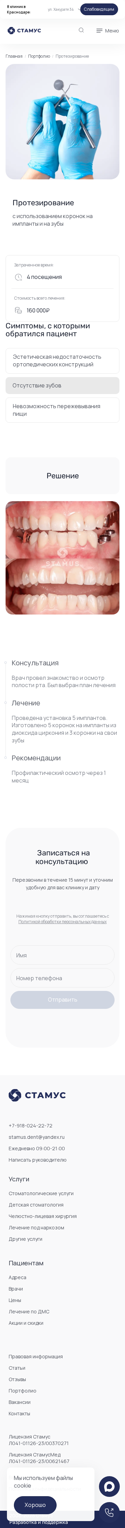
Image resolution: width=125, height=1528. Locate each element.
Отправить (62, 999)
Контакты (19, 1413)
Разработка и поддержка (38, 1522)
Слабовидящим (99, 9)
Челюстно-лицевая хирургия (43, 1216)
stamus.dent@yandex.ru (37, 1137)
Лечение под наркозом (36, 1227)
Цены (15, 1300)
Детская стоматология (36, 1204)
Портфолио (39, 56)
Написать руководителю (38, 1159)
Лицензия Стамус (39, 1439)
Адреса (17, 1277)
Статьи (17, 1368)
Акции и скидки (26, 1323)
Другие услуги (25, 1239)
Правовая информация (36, 1356)
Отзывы (17, 1379)
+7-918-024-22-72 (30, 1125)
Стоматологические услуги (41, 1193)
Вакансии (20, 1402)
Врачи (16, 1288)
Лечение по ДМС (29, 1311)
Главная (14, 56)
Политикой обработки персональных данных (62, 922)
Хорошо (35, 1505)
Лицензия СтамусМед (39, 1457)
